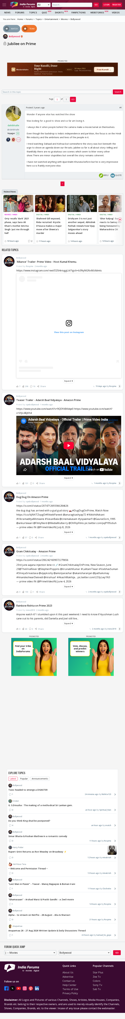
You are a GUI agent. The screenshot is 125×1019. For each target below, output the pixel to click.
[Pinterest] (31, 988)
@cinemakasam (68, 519)
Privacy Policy (70, 993)
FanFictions (78, 12)
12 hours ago (93, 857)
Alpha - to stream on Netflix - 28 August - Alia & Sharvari (39, 914)
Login (106, 4)
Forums (19, 12)
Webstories (97, 12)
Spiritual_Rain (105, 810)
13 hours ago (93, 873)
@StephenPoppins (49, 569)
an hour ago (90, 810)
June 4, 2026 (64, 581)
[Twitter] (12, 988)
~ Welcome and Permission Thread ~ (28, 868)
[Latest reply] (119, 386)
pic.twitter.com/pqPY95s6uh (100, 523)
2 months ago (94, 591)
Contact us (68, 981)
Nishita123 (106, 794)
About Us (67, 972)
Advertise (67, 976)
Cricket (16, 801)
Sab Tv (97, 989)
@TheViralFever (28, 569)
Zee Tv (97, 976)
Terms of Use (70, 989)
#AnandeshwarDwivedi (29, 577)
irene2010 (111, 629)
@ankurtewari (24, 523)
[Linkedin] (37, 988)
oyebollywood (110, 537)
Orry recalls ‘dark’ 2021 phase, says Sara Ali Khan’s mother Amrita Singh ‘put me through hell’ (17, 225)
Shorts (59, 12)
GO (96, 4)
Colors (96, 981)
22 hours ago (87, 935)
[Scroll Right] (120, 219)
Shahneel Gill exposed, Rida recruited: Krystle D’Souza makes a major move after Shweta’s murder (49, 225)
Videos (116, 12)
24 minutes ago (91, 794)
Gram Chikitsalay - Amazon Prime (36, 551)
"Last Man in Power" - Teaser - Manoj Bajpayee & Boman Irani (41, 884)
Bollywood (15, 36)
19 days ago (101, 386)
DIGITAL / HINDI (42, 214)
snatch (108, 825)
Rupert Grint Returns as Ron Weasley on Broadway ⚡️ (37, 851)
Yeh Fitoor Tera (19, 864)
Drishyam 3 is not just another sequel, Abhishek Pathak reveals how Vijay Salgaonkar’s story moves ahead (81, 225)
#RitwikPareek (53, 514)
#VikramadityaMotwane (30, 519)
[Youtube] (18, 988)
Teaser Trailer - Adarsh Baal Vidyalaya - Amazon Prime (48, 400)
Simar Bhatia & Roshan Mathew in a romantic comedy (37, 836)
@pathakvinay (101, 573)
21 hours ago (95, 919)
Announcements (40, 778)
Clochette (107, 888)
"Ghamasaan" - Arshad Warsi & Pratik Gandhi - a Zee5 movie (41, 899)
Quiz (44, 12)
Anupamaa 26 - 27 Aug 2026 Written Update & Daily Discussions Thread (47, 930)
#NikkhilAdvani (95, 514)
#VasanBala (52, 519)
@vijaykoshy (46, 573)
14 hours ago (95, 904)
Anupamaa (17, 926)
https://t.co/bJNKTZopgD (30, 514)
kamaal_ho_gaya (103, 935)
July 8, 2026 (63, 527)
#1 (121, 107)
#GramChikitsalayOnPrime (73, 565)
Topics (33, 12)
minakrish (106, 857)
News (7, 12)
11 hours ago (95, 840)
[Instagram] (25, 988)
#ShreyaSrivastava (27, 573)
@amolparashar (63, 573)
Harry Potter (18, 847)
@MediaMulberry (58, 523)
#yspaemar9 (85, 519)
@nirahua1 (50, 577)
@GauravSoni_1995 (104, 519)
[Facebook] (6, 988)
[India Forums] (22, 5)
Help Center (69, 985)
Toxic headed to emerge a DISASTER (28, 789)
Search (118, 91)
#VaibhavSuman (108, 569)
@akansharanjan (82, 573)
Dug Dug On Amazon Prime (32, 497)
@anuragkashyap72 (74, 514)
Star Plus (98, 972)
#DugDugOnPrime (83, 510)
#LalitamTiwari (89, 569)
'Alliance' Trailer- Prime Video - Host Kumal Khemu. (46, 261)
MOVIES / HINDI (11, 214)
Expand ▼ (68, 381)
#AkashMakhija (66, 577)
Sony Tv (97, 985)
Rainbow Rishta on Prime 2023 (34, 605)
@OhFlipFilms (76, 523)
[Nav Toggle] (4, 5)
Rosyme (112, 386)
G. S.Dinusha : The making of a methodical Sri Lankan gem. (40, 805)
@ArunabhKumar (70, 569)
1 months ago (100, 483)
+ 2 (18, 140)
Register (116, 4)
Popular (24, 778)
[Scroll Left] (5, 219)
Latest (13, 778)
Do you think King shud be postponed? (29, 820)
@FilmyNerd (40, 523)
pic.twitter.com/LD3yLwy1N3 (93, 577)
